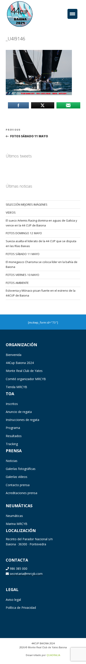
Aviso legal (13, 599)
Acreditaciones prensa (21, 493)
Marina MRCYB (16, 524)
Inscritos (12, 404)
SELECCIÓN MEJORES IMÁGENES (26, 204)
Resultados (14, 436)
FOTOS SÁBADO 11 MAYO (22, 254)
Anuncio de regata (19, 412)
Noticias (11, 461)
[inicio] (26, 14)
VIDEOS (11, 212)
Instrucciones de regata (22, 420)
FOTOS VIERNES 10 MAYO (22, 275)
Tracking (12, 444)
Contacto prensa (18, 485)
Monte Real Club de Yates (24, 371)
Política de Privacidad (21, 607)
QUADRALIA (53, 655)
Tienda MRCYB (16, 387)
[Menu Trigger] (72, 14)
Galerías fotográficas (21, 469)
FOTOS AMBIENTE (17, 283)
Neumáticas (14, 516)
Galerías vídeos (16, 477)
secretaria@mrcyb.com (26, 574)
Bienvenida (13, 355)
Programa (13, 428)
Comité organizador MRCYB (26, 379)
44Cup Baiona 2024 (20, 363)
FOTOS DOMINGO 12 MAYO (24, 233)
